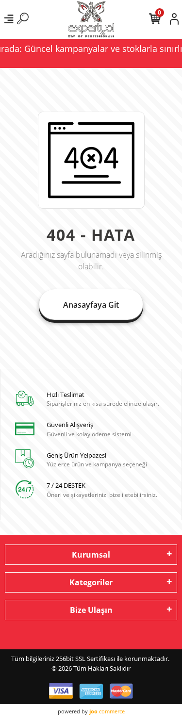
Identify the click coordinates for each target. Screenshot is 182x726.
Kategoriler (91, 582)
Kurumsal (91, 554)
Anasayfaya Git (91, 304)
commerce (107, 711)
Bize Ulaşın (91, 610)
